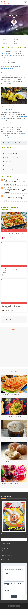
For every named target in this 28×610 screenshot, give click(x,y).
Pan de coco (5, 461)
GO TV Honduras (6, 138)
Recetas (13, 27)
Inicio (9, 27)
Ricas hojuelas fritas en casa (10, 394)
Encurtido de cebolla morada (10, 483)
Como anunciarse (6, 550)
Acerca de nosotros (6, 548)
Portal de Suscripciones (7, 555)
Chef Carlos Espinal (14, 25)
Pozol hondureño (6, 439)
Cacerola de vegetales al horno (12, 233)
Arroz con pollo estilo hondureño (11, 416)
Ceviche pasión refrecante (11, 306)
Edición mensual (5, 553)
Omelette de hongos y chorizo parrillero (12, 269)
